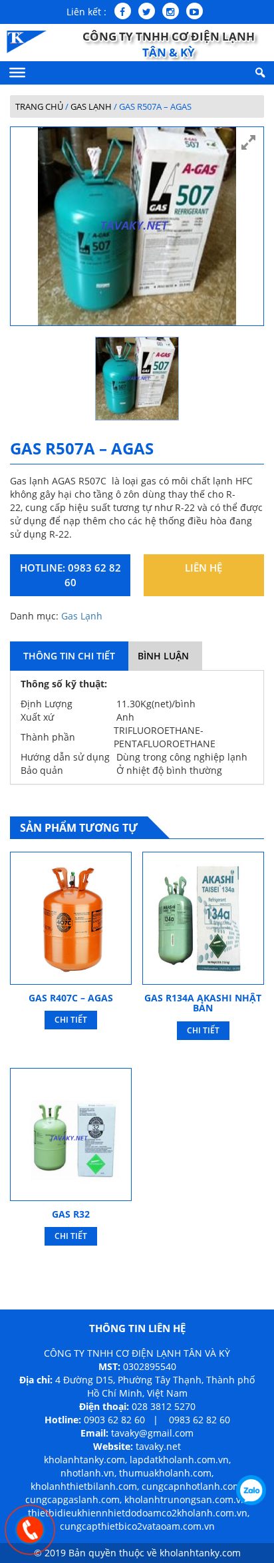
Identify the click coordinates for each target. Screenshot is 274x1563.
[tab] (69, 656)
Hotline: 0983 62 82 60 (70, 574)
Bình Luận (163, 655)
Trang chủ (39, 106)
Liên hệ (203, 567)
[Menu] (17, 72)
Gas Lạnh (91, 106)
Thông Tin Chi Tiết (69, 655)
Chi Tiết (71, 1019)
